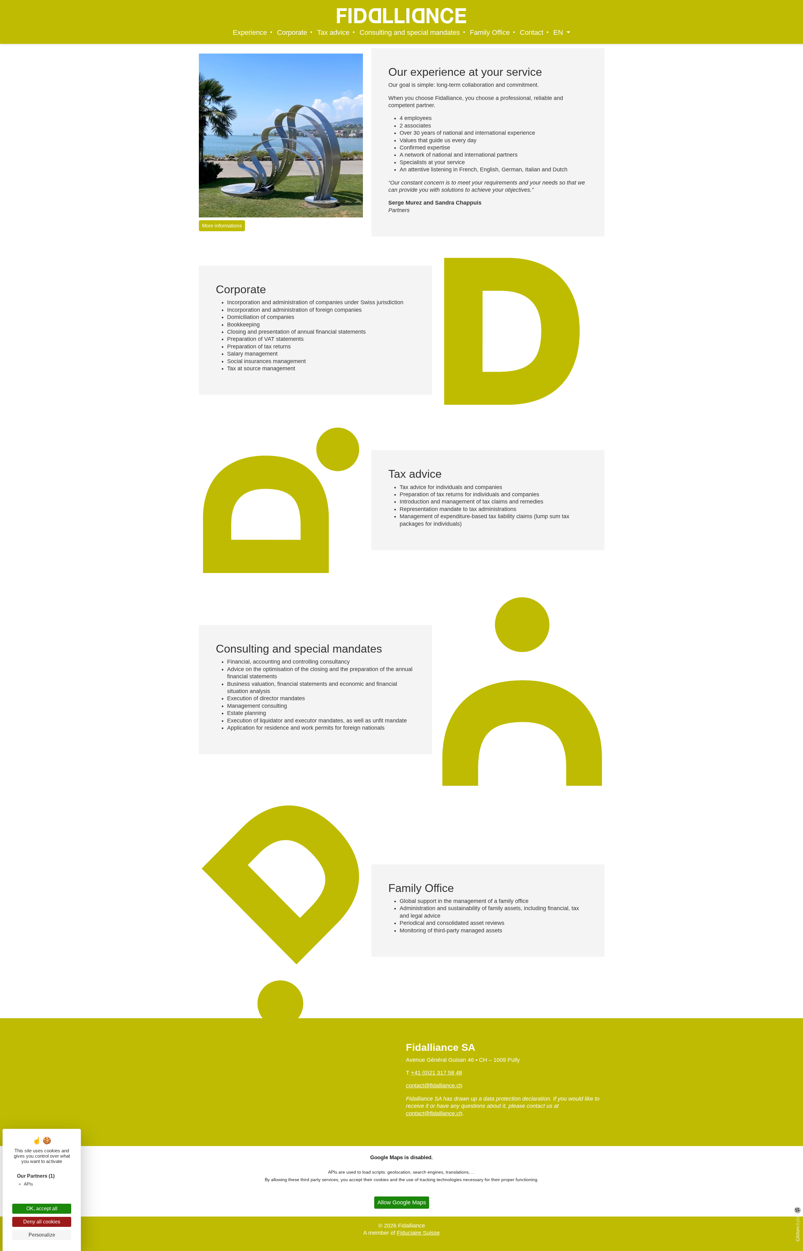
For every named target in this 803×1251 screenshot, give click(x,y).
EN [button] (559, 32)
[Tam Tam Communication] (797, 1210)
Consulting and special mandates (409, 32)
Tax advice (333, 32)
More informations (222, 225)
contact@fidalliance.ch (434, 1085)
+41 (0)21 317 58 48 (436, 1073)
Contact (531, 32)
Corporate (292, 32)
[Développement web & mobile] (799, 1228)
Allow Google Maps (401, 1202)
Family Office (490, 32)
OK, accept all (41, 1208)
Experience (250, 32)
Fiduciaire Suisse (418, 1233)
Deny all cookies (41, 1221)
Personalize (42, 1235)
